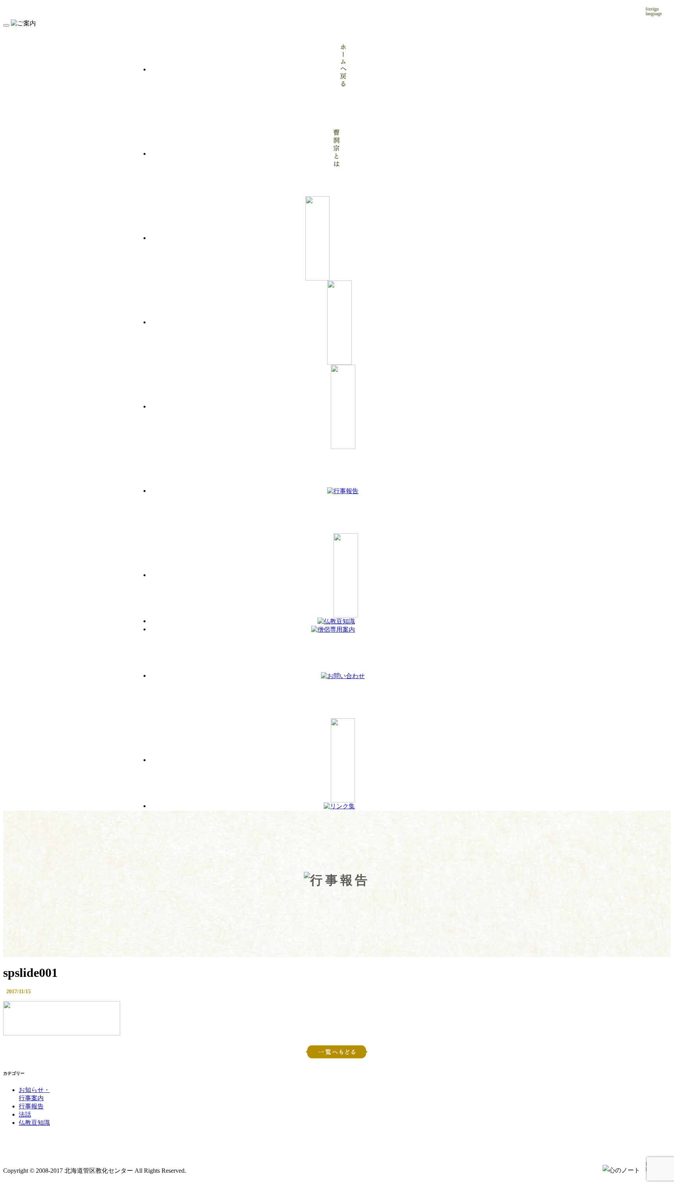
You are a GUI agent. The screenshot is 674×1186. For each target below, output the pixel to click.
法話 (25, 1114)
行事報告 (31, 1106)
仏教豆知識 (34, 1122)
